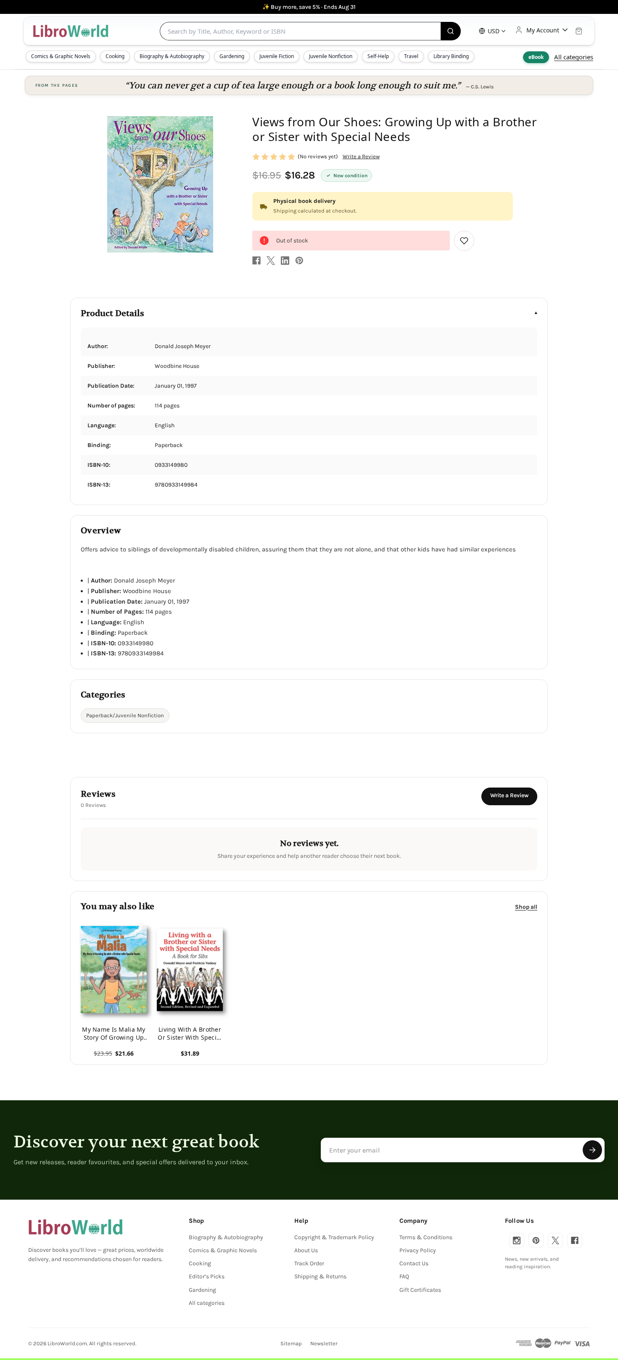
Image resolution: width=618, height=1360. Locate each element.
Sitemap (291, 1343)
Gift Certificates (420, 1289)
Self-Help (378, 56)
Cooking (115, 56)
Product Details (112, 313)
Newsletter (324, 1343)
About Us (306, 1250)
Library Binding (451, 56)
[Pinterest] (299, 260)
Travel (411, 56)
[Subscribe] (592, 1150)
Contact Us (413, 1263)
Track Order (309, 1263)
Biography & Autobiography (172, 56)
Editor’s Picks (206, 1276)
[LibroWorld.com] (75, 1227)
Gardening (231, 56)
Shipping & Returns (320, 1276)
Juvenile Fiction (276, 56)
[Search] (451, 31)
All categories (573, 57)
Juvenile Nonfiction (330, 56)
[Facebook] (256, 260)
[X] (271, 260)
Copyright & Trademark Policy (334, 1237)
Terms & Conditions (425, 1237)
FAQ (404, 1276)
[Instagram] (516, 1240)
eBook (536, 57)
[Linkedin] (285, 260)
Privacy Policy (417, 1250)
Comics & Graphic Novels (60, 56)
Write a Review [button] (361, 156)
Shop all (526, 906)
